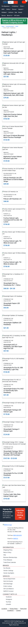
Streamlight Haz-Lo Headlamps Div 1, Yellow (12, 284)
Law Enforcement (10, 26)
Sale (16, 12)
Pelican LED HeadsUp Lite (13, 199)
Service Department (9, 579)
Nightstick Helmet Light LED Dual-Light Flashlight (13, 52)
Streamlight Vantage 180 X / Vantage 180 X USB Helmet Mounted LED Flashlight (13, 453)
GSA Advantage (7, 584)
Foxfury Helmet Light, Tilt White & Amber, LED (12, 263)
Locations (4, 608)
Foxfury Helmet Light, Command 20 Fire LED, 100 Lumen (13, 220)
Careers (18, 610)
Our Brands (6, 568)
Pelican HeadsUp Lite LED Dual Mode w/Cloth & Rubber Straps (14, 179)
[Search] (16, 2)
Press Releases (7, 560)
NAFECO (15, 538)
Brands (20, 12)
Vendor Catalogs (8, 570)
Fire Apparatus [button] (5, 6)
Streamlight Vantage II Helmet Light (11, 430)
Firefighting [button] (15, 6)
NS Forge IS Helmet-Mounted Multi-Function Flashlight (14, 136)
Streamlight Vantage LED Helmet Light (12, 411)
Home (3, 26)
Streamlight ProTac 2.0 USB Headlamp (13, 474)
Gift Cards (17, 15)
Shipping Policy (7, 550)
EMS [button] (3, 9)
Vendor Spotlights (8, 573)
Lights (16, 26)
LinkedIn (8, 604)
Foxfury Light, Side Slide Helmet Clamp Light (12, 495)
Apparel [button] (20, 9)
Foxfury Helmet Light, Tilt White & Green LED (12, 242)
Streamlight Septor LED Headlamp (12, 304)
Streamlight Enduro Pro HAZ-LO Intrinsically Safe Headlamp (14, 390)
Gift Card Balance (8, 588)
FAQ (4, 555)
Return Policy (7, 552)
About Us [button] (9, 15)
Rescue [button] (14, 9)
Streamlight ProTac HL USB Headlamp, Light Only (13, 368)
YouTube (8, 602)
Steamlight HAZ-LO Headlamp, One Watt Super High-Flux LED (13, 346)
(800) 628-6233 (17, 535)
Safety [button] (8, 9)
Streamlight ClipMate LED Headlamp (12, 323)
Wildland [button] (4, 12)
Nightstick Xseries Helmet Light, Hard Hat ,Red (13, 115)
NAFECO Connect (8, 591)
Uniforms (10, 12)
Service (4, 15)
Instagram (9, 599)
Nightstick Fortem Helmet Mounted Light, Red (13, 157)
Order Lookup (7, 586)
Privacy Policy (14, 608)
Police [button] (21, 6)
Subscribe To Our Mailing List (20, 513)
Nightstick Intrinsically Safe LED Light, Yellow (13, 73)
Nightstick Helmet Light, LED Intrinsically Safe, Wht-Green (13, 94)
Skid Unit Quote (8, 581)
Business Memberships (10, 557)
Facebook (9, 597)
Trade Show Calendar (9, 562)
